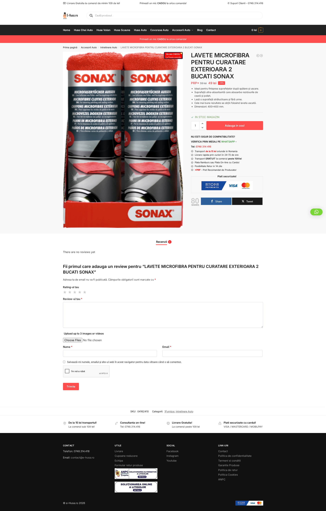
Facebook (172, 451)
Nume (67, 346)
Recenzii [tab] (163, 241)
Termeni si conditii (229, 460)
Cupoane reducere (126, 455)
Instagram (172, 455)
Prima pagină (70, 47)
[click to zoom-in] (123, 140)
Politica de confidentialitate (235, 455)
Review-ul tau (72, 299)
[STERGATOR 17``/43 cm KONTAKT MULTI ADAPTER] (258, 55)
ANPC (221, 479)
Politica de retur (228, 470)
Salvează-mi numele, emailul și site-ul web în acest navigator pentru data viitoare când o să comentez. (124, 361)
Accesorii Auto (89, 47)
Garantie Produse (228, 465)
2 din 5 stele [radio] (70, 292)
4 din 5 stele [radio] (80, 292)
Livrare (119, 451)
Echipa (119, 460)
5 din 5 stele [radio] (85, 292)
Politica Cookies (228, 474)
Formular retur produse (129, 465)
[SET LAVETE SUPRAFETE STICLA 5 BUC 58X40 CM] (261, 55)
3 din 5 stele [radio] (75, 292)
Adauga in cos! (235, 125)
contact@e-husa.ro (82, 457)
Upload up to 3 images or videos (84, 333)
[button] (257, 30)
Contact (223, 451)
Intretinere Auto (108, 47)
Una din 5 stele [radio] (65, 292)
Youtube (172, 460)
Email (166, 346)
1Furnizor (169, 411)
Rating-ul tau (71, 287)
